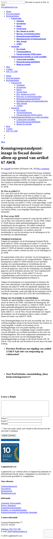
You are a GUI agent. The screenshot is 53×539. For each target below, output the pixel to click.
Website (4, 424)
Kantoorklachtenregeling (11, 508)
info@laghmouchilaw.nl (17, 531)
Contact (9, 129)
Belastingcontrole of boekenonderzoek (32, 101)
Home (8, 76)
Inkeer (19, 90)
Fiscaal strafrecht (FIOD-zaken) (29, 115)
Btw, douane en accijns (25, 94)
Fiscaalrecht (6, 489)
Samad (7, 169)
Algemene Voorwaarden (11, 503)
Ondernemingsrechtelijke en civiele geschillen (29, 117)
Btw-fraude (21, 110)
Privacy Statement (8, 505)
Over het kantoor (13, 78)
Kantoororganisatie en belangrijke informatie (19, 512)
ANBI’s (19, 106)
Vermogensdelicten (24, 113)
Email (4, 421)
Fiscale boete (21, 92)
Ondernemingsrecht (9, 486)
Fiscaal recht (16, 83)
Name (4, 418)
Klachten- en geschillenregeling (14, 510)
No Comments (43, 169)
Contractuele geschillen (25, 119)
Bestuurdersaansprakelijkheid (28, 99)
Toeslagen (20, 85)
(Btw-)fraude (21, 103)
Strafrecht (15, 108)
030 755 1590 (11, 131)
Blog (8, 126)
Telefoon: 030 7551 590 (11, 529)
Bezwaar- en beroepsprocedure (29, 96)
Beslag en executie (24, 124)
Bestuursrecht (6, 491)
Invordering (21, 87)
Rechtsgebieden (12, 80)
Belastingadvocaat (8, 493)
